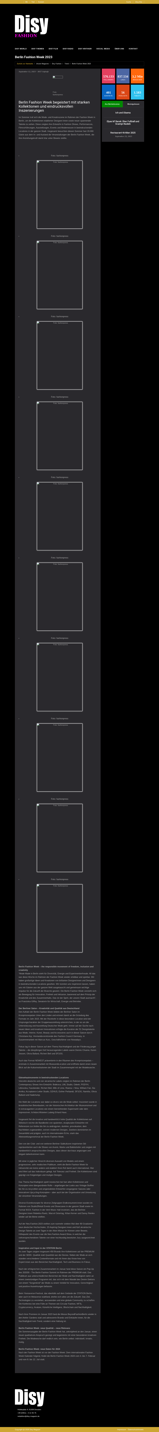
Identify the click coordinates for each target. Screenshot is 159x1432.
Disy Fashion (56, 64)
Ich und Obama (123, 112)
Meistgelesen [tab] (133, 104)
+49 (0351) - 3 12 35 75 (27, 1413)
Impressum (121, 1430)
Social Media (103, 49)
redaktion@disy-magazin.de (29, 1416)
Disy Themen (37, 49)
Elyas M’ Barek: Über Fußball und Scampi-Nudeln (123, 122)
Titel (33, 2)
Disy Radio (68, 49)
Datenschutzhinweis (135, 1430)
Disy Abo (138, 2)
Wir (26, 2)
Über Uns (119, 49)
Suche (128, 2)
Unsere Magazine (42, 64)
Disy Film (53, 49)
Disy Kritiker (85, 49)
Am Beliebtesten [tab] (112, 104)
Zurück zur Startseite (25, 64)
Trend (67, 64)
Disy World (21, 49)
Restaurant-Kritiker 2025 (123, 132)
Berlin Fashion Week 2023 (81, 64)
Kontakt (41, 2)
